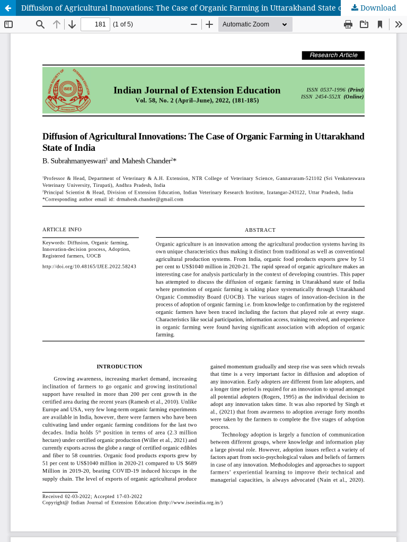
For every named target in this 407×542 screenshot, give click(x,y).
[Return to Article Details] (8, 8)
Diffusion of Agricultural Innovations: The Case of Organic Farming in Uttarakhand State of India (193, 8)
